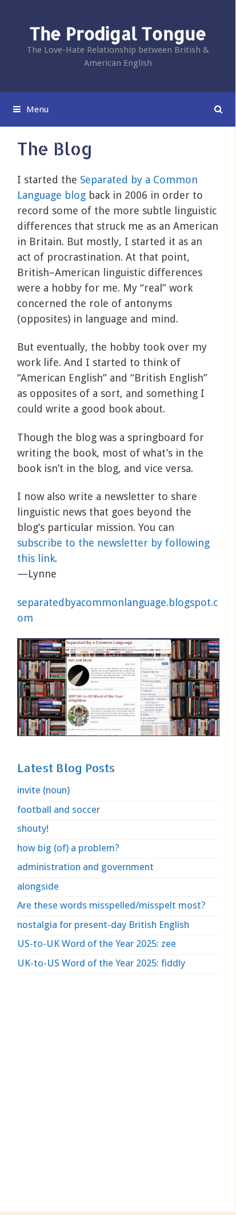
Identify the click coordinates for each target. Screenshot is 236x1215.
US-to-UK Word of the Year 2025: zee (96, 943)
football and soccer (58, 809)
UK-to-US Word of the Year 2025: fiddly (101, 963)
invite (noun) (43, 790)
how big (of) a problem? (68, 848)
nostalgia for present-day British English (103, 924)
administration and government (85, 866)
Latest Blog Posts (66, 767)
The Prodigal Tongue (118, 33)
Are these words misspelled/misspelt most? (111, 905)
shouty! (33, 828)
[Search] (218, 109)
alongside (38, 886)
